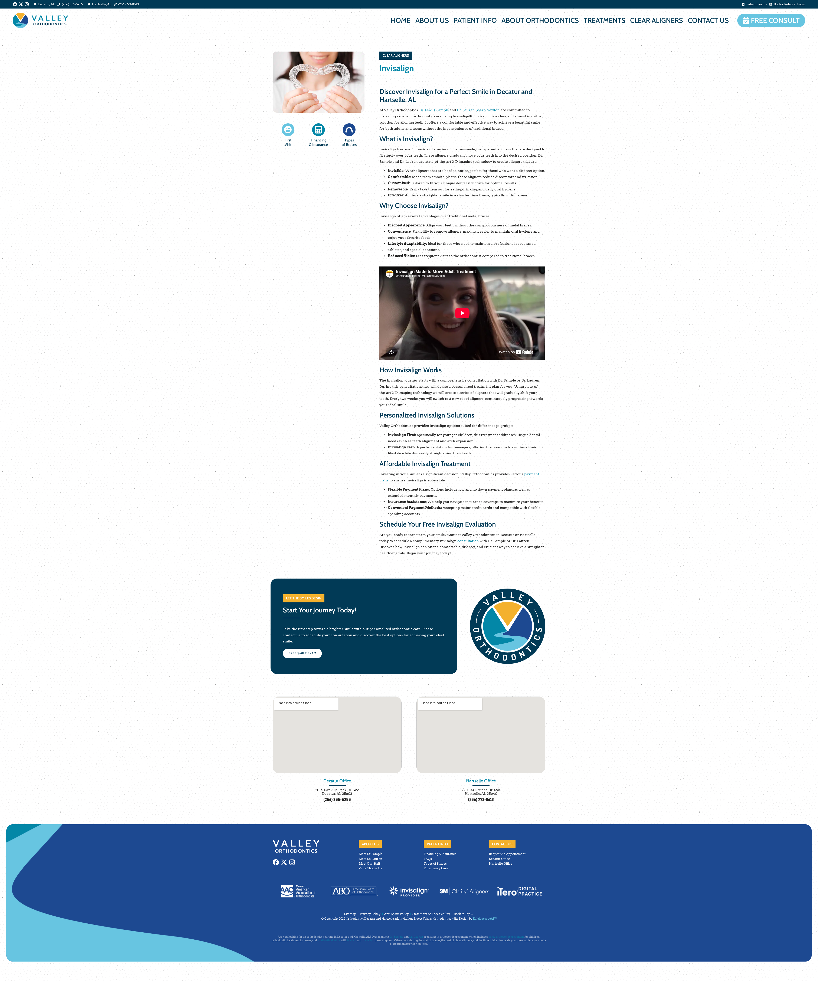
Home (400, 20)
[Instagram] (27, 4)
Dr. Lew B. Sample (434, 110)
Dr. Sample (396, 936)
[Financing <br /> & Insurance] (318, 129)
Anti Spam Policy (396, 914)
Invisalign (368, 940)
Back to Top (462, 914)
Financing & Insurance (318, 142)
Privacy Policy (370, 914)
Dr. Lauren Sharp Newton (478, 110)
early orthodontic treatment (506, 936)
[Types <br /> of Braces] (349, 129)
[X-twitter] (21, 4)
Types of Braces (349, 142)
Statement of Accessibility (431, 914)
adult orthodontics (328, 940)
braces (351, 940)
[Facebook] (15, 4)
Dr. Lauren (416, 936)
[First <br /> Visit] (288, 129)
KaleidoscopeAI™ (485, 918)
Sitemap (350, 914)
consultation (468, 541)
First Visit (288, 142)
